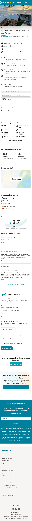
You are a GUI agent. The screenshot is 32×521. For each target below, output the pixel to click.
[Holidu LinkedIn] (16, 509)
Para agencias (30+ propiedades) (10, 487)
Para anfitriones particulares (8, 485)
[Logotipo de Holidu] (6, 450)
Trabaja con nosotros (7, 458)
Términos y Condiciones (16, 516)
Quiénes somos (5, 460)
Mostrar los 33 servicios (16, 140)
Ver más (3, 115)
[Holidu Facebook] (19, 509)
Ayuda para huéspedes (7, 470)
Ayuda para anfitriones (7, 473)
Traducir (3, 242)
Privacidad (25, 516)
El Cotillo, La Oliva (24, 36)
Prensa (3, 475)
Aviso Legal (6, 516)
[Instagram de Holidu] (13, 509)
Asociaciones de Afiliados (8, 477)
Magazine (4, 463)
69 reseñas (16, 36)
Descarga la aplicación (7, 495)
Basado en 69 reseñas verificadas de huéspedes (16, 228)
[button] (16, 99)
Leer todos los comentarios (16, 284)
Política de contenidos (10, 518)
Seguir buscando (16, 364)
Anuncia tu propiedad (22, 2)
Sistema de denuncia (22, 518)
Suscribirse (16, 423)
